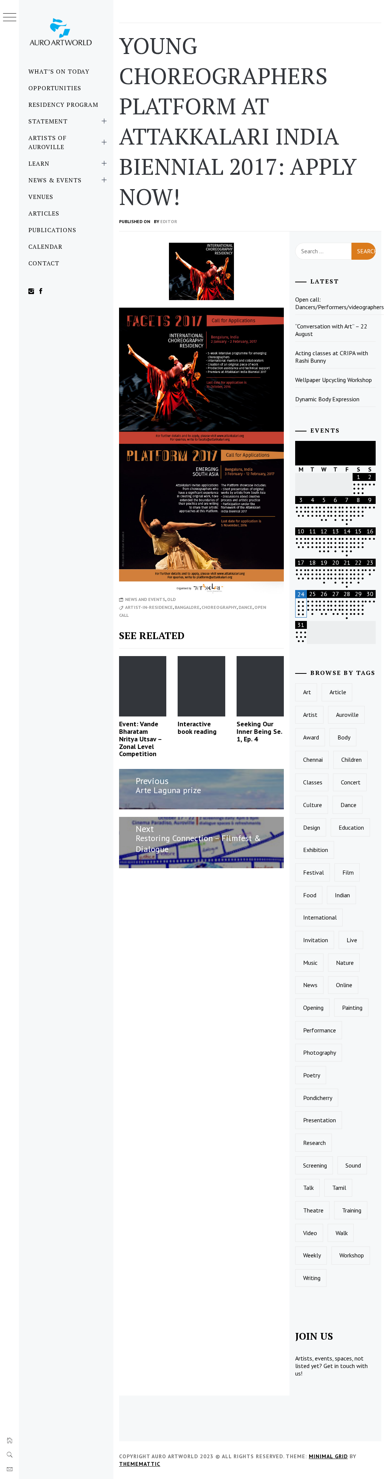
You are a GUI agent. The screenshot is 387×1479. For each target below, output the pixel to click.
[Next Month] (370, 453)
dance (245, 607)
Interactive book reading (197, 727)
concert (351, 782)
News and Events (145, 599)
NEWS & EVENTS (54, 180)
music (310, 962)
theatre (313, 1210)
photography (319, 1052)
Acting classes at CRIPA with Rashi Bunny (331, 356)
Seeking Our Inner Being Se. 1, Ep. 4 (259, 731)
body (343, 737)
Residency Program (63, 104)
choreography (219, 607)
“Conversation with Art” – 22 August (331, 329)
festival (313, 872)
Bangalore (187, 607)
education (351, 827)
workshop (351, 1255)
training (351, 1210)
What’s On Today (59, 71)
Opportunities (54, 88)
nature (345, 962)
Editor (168, 221)
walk (342, 1233)
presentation (319, 1120)
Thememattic (139, 1464)
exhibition (315, 850)
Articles (43, 213)
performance (319, 1030)
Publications (52, 230)
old (171, 599)
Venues (40, 197)
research (314, 1142)
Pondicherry (317, 1098)
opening (313, 1007)
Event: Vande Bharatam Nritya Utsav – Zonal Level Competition (140, 738)
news (310, 985)
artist (310, 714)
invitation (315, 940)
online (344, 985)
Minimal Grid (328, 1456)
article (338, 692)
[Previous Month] (301, 453)
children (351, 759)
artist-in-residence (149, 607)
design (311, 827)
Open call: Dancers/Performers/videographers (339, 303)
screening (315, 1165)
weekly (312, 1255)
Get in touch (339, 1366)
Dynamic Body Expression (327, 399)
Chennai (313, 759)
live (352, 940)
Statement (48, 121)
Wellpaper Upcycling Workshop (333, 380)
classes (312, 782)
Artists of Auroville (47, 142)
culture (312, 805)
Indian (342, 895)
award (311, 737)
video (310, 1233)
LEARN (39, 163)
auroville (347, 714)
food (309, 895)
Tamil (339, 1187)
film (348, 872)
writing (311, 1278)
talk (308, 1187)
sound (353, 1165)
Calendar (45, 246)
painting (352, 1007)
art (307, 692)
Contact (43, 263)
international (320, 917)
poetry (311, 1075)
